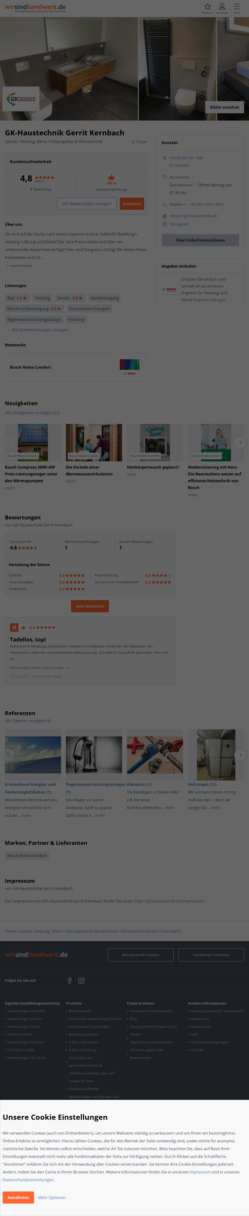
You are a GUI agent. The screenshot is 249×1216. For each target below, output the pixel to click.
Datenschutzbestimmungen (28, 1179)
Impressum (200, 1172)
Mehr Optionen (52, 1197)
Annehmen (18, 1197)
